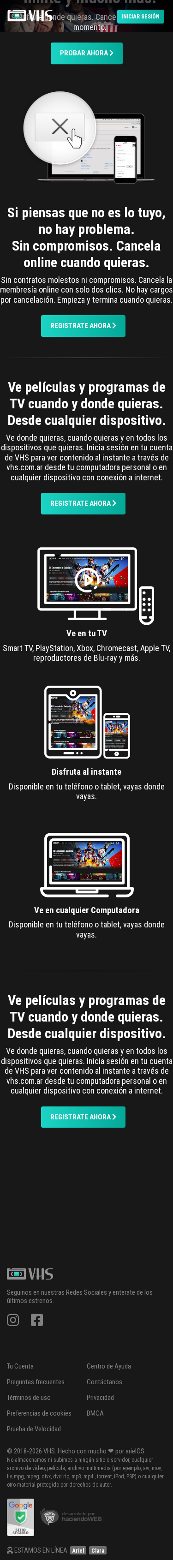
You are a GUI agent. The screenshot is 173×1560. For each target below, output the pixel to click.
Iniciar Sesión (141, 16)
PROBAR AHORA (84, 53)
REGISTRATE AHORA (81, 326)
